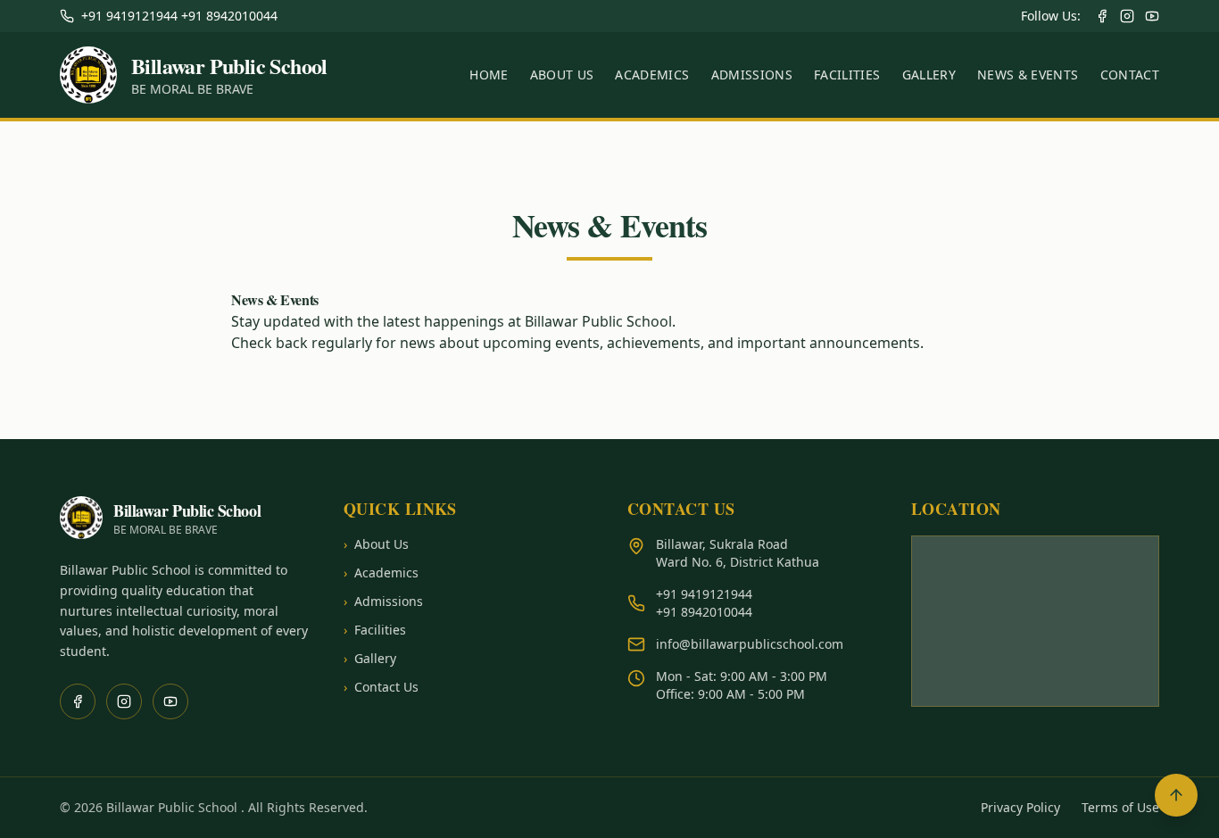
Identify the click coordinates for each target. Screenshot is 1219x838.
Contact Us (381, 686)
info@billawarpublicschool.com (749, 643)
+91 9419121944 (704, 593)
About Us (562, 74)
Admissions (752, 74)
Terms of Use (1120, 807)
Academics (652, 74)
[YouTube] (1152, 16)
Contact (1129, 74)
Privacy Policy (1020, 807)
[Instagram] (1127, 16)
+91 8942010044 (704, 611)
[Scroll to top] (1176, 795)
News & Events (1028, 74)
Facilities (847, 74)
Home (488, 74)
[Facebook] (1102, 16)
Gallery (929, 74)
